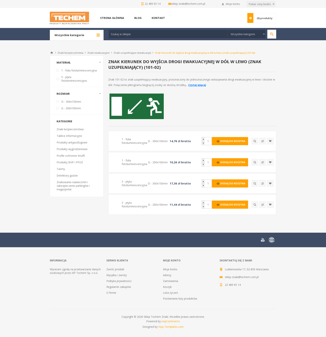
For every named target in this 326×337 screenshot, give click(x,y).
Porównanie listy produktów (180, 298)
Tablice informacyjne (69, 136)
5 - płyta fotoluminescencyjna (74, 78)
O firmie (111, 292)
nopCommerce (170, 321)
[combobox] (168, 34)
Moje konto (233, 4)
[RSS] (272, 240)
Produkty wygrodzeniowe (72, 149)
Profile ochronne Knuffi (71, 155)
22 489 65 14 (233, 285)
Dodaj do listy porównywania (262, 141)
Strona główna (52, 53)
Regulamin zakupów (118, 287)
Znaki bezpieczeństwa (70, 129)
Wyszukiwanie (271, 34)
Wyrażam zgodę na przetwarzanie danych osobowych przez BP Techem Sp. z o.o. (75, 271)
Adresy (167, 275)
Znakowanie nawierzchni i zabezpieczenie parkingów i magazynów (73, 185)
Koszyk (167, 287)
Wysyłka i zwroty (116, 275)
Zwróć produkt (115, 269)
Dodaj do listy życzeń (270, 141)
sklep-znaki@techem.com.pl (188, 3)
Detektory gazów (67, 175)
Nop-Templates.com (171, 326)
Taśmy (61, 169)
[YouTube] (263, 240)
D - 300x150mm (71, 101)
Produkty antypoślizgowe (72, 142)
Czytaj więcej (197, 85)
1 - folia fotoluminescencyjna (79, 70)
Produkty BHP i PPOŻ (70, 162)
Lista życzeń (170, 292)
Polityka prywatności (118, 281)
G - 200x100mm (71, 108)
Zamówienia (170, 281)
